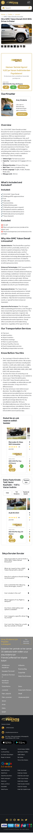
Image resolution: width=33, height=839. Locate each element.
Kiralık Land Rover (5, 784)
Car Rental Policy (5, 752)
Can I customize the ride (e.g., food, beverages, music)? (15, 585)
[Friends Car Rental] (12, 2)
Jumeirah (5, 690)
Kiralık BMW (4, 786)
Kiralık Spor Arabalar (22, 773)
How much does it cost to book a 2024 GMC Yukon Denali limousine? (16, 560)
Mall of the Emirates (24, 676)
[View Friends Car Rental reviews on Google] (16, 764)
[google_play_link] (20, 742)
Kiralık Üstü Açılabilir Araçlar (24, 789)
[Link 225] (16, 504)
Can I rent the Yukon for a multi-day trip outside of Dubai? (15, 625)
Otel (7, 493)
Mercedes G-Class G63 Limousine (16, 443)
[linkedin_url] (22, 820)
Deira (20, 686)
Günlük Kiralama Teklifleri (23, 749)
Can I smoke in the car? (12, 593)
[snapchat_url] (14, 820)
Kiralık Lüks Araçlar (22, 770)
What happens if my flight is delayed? (14, 600)
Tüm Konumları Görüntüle (26, 641)
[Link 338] (15, 800)
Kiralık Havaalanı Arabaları (24, 784)
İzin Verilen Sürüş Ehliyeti (7, 754)
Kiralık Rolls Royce (5, 770)
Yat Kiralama (17, 493)
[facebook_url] (7, 820)
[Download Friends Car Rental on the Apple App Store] (7, 742)
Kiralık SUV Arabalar (22, 786)
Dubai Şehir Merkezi (24, 690)
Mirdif (20, 694)
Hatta (3, 708)
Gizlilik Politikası (21, 754)
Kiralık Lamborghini (5, 778)
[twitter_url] (26, 820)
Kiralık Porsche (4, 789)
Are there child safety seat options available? (13, 608)
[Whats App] (13, 87)
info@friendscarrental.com (12, 732)
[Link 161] (16, 433)
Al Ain (4, 704)
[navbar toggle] (3, 2)
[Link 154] (16, 60)
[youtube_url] (18, 820)
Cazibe (10, 14)
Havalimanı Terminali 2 (5, 682)
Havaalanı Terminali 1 (8, 671)
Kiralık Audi (3, 781)
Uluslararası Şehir (23, 697)
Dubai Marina (6, 686)
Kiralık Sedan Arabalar (23, 781)
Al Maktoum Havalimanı (6, 666)
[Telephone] (6, 87)
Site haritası (20, 757)
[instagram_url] (11, 820)
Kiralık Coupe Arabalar (23, 778)
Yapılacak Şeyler (26, 493)
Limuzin (17, 14)
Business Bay (22, 669)
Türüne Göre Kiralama (23, 760)
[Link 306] (10, 719)
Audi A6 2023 (14, 513)
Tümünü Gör (26, 481)
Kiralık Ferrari (4, 773)
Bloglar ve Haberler (5, 757)
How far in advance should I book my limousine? (16, 577)
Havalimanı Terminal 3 (8, 676)
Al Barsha (21, 665)
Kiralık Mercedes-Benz (6, 775)
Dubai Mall (21, 673)
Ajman (4, 701)
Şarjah (4, 712)
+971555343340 (10, 727)
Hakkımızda (4, 749)
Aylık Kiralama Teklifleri (23, 752)
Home (3, 14)
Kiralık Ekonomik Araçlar (23, 775)
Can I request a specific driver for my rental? (16, 617)
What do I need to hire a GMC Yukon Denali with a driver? (14, 569)
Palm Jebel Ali (6, 694)
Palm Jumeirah (7, 697)
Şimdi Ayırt (23, 87)
